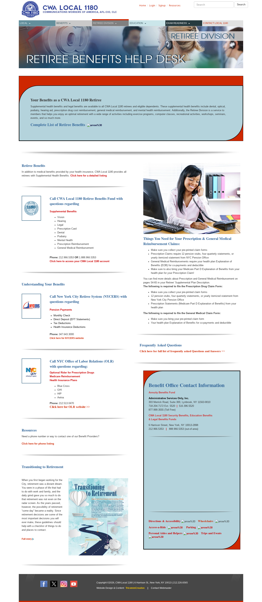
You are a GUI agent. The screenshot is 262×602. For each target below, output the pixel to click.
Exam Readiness (176, 23)
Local (23, 23)
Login (152, 5)
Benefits (62, 23)
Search (241, 4)
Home (142, 5)
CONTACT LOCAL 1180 (215, 23)
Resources (174, 5)
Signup (162, 5)
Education (136, 23)
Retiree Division (103, 23)
